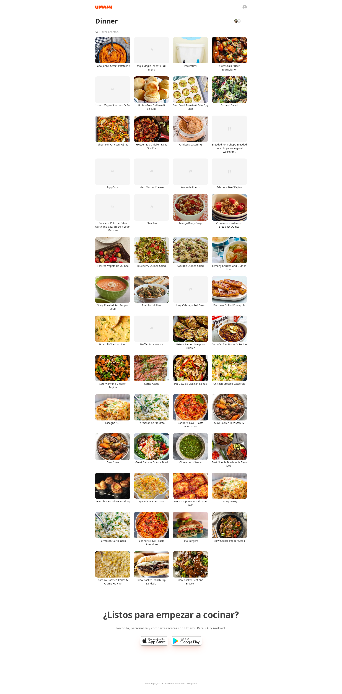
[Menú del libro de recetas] (245, 21)
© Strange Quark (153, 683)
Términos (168, 683)
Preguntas (192, 683)
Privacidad (180, 683)
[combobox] (171, 32)
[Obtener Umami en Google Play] (186, 641)
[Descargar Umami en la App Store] (154, 641)
